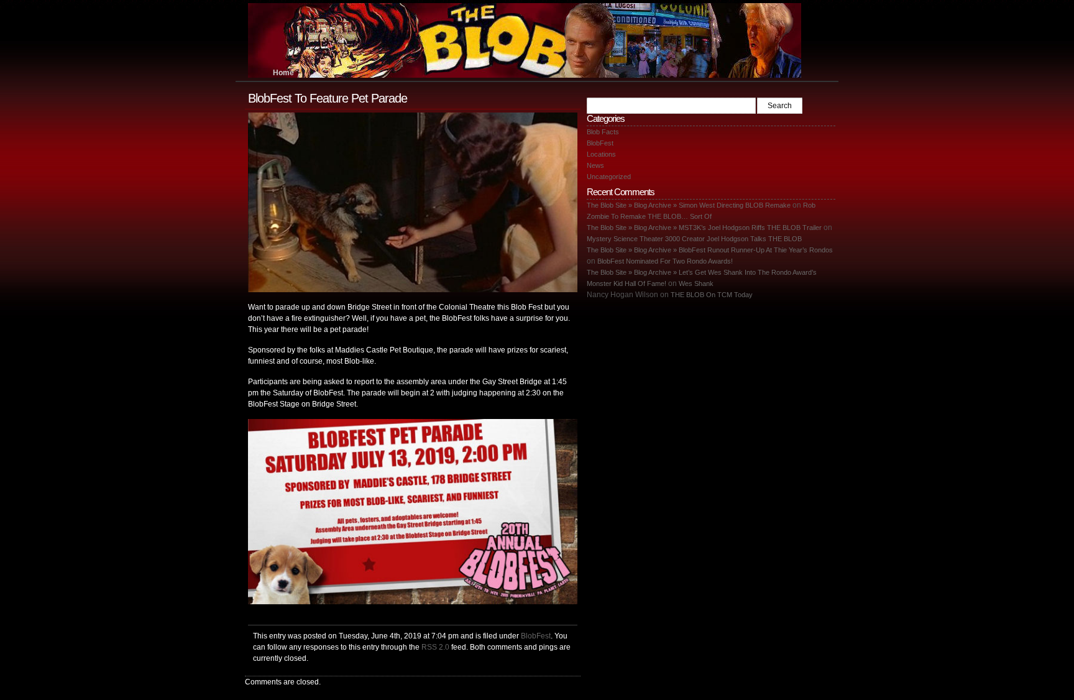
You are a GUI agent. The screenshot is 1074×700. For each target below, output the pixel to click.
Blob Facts (603, 132)
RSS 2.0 (435, 647)
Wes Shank (696, 283)
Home (283, 72)
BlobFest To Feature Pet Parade (327, 98)
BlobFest (536, 636)
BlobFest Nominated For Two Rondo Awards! (665, 261)
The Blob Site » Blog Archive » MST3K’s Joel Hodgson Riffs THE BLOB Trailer (704, 227)
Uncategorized (609, 176)
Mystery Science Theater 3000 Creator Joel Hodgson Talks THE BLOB (694, 238)
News (595, 165)
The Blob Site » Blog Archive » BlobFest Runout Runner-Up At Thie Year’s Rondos (710, 250)
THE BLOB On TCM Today (712, 294)
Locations (601, 154)
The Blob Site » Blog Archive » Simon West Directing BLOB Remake (689, 205)
